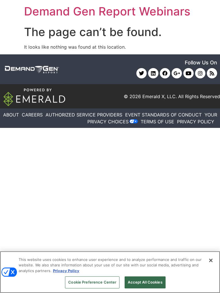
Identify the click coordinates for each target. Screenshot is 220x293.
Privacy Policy (66, 270)
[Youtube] (188, 73)
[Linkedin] (153, 73)
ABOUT (11, 115)
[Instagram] (200, 73)
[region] (110, 272)
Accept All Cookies (145, 282)
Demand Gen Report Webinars (107, 11)
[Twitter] (141, 73)
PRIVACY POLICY (195, 121)
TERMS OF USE (157, 121)
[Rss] (212, 73)
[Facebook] (165, 73)
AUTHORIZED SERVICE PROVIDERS (84, 115)
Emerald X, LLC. (159, 96)
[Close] (211, 260)
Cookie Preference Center (92, 282)
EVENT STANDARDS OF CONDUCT (163, 115)
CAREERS (32, 115)
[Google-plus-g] (177, 73)
